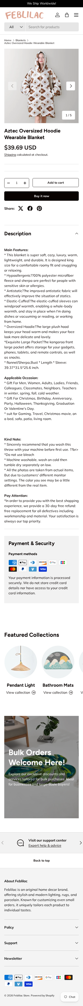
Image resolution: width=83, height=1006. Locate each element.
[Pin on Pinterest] (39, 208)
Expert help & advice (45, 845)
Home (7, 40)
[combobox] (41, 26)
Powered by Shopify (42, 995)
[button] (67, 15)
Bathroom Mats (58, 685)
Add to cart (55, 183)
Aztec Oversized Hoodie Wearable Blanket (29, 43)
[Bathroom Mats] (58, 662)
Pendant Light (21, 685)
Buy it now (41, 196)
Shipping (10, 155)
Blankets (21, 40)
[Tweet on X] (20, 208)
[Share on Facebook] (30, 208)
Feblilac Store (22, 995)
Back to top (41, 860)
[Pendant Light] (20, 662)
